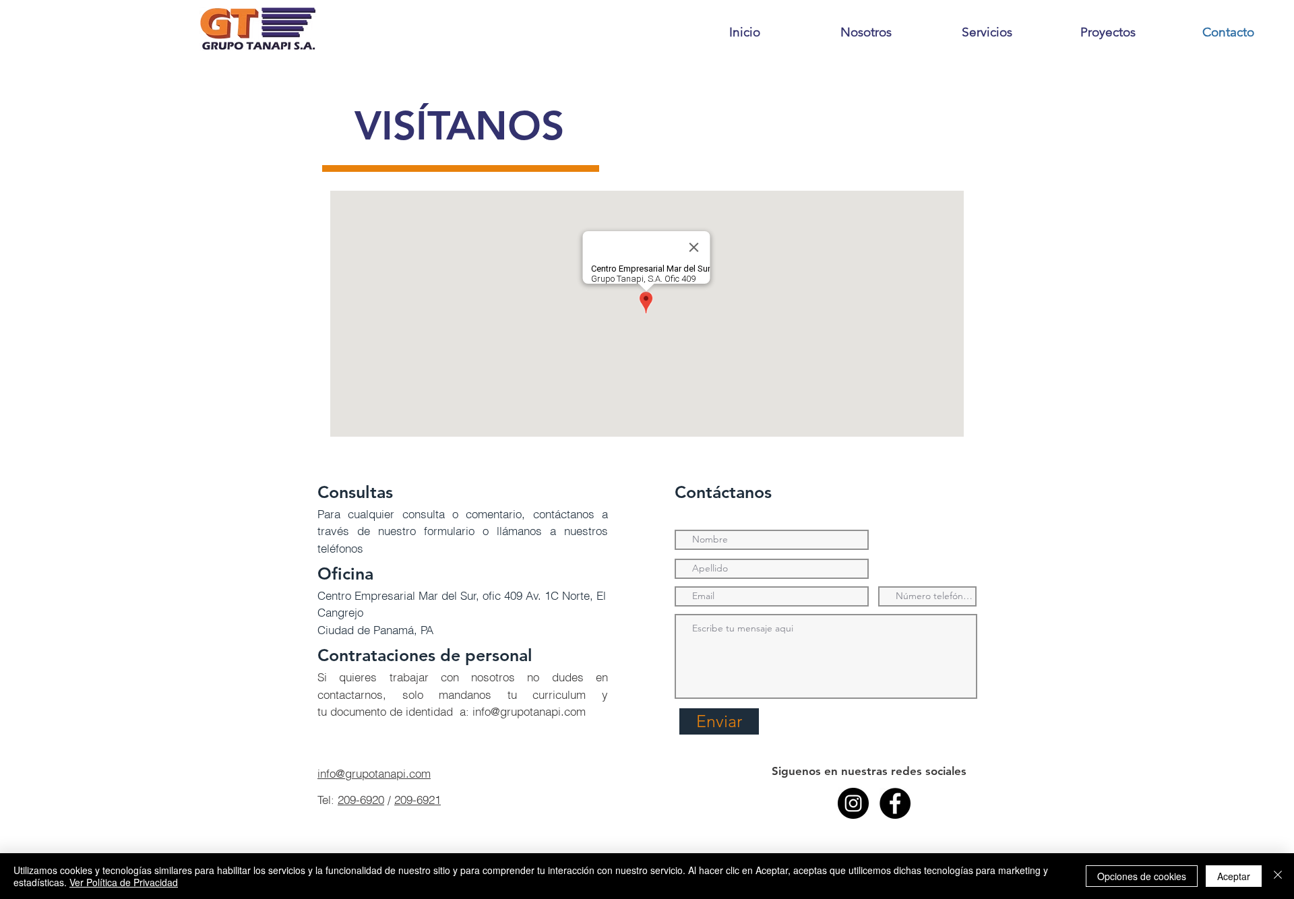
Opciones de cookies (1141, 876)
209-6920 (361, 800)
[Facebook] (895, 803)
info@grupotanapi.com (529, 711)
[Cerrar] (1278, 876)
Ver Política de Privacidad (123, 882)
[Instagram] (853, 803)
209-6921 (417, 800)
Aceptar (1233, 876)
